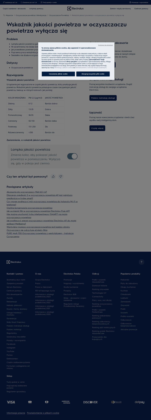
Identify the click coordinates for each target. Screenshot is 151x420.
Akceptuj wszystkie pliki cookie (93, 74)
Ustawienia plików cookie (58, 74)
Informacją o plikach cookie (63, 67)
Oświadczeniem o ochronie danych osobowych (91, 67)
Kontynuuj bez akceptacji (105, 45)
